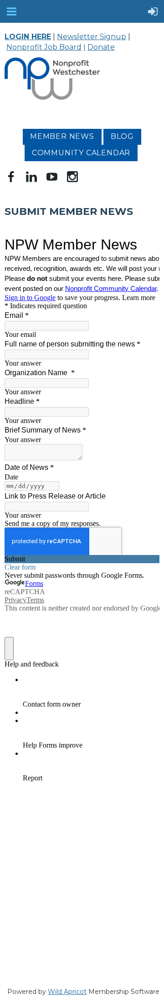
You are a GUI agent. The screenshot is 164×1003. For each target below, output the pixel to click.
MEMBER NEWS (62, 136)
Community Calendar (81, 152)
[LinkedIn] (31, 176)
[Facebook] (11, 176)
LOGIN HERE (28, 36)
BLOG (122, 136)
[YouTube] (52, 176)
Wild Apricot (67, 992)
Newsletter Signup (91, 36)
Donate (101, 47)
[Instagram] (72, 176)
